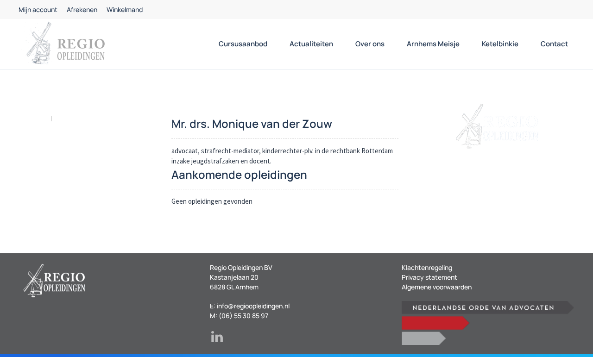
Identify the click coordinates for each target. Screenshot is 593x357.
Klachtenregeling (427, 267)
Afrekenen (82, 9)
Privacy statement (429, 277)
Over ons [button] (370, 44)
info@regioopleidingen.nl (253, 305)
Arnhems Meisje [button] (433, 44)
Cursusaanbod (243, 44)
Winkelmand (125, 9)
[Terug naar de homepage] (65, 44)
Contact (554, 44)
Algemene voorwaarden (437, 286)
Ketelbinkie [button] (500, 44)
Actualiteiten (311, 44)
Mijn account (38, 9)
